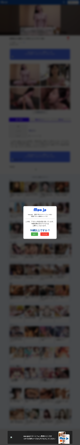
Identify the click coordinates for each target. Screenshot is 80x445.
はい (34, 234)
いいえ (44, 234)
